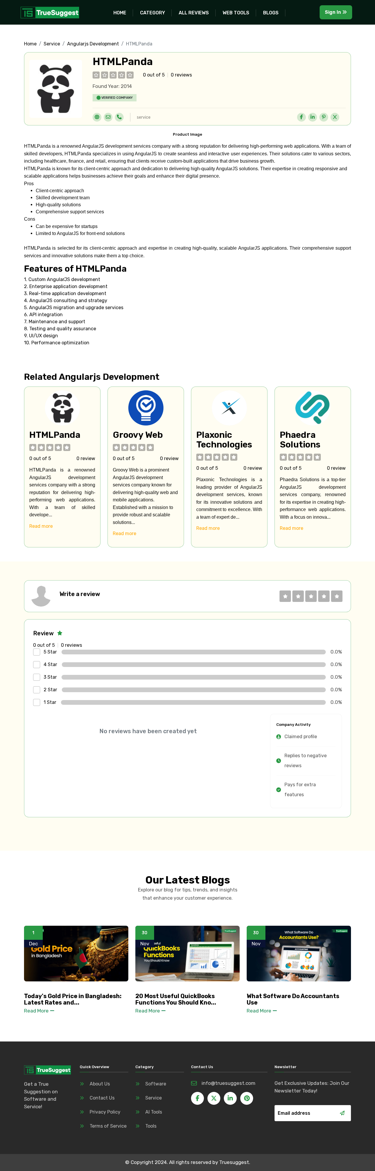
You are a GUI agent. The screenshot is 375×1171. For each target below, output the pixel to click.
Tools (150, 1126)
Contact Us (102, 1098)
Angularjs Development (93, 44)
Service (52, 44)
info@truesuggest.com (228, 1083)
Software (155, 1084)
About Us (100, 1084)
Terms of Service (108, 1126)
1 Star (50, 702)
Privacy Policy (105, 1112)
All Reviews (194, 13)
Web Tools (236, 13)
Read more (41, 526)
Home (119, 13)
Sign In (333, 12)
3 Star (50, 677)
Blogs (271, 13)
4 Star (50, 664)
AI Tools (153, 1112)
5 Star (50, 652)
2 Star (50, 689)
